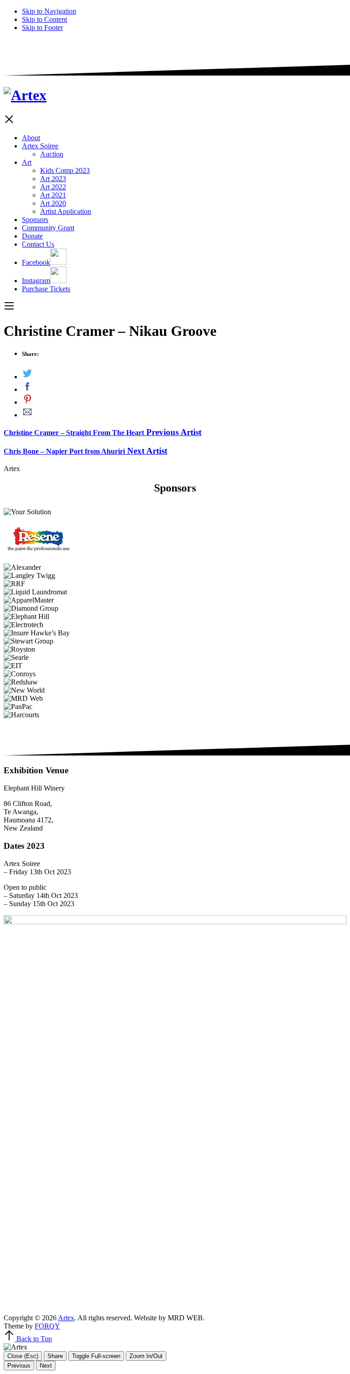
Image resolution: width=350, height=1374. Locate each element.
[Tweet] (184, 374)
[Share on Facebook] (184, 387)
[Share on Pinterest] (184, 400)
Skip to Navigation (49, 11)
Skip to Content (44, 19)
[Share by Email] (184, 412)
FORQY (47, 1326)
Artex (66, 1318)
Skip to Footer (42, 27)
